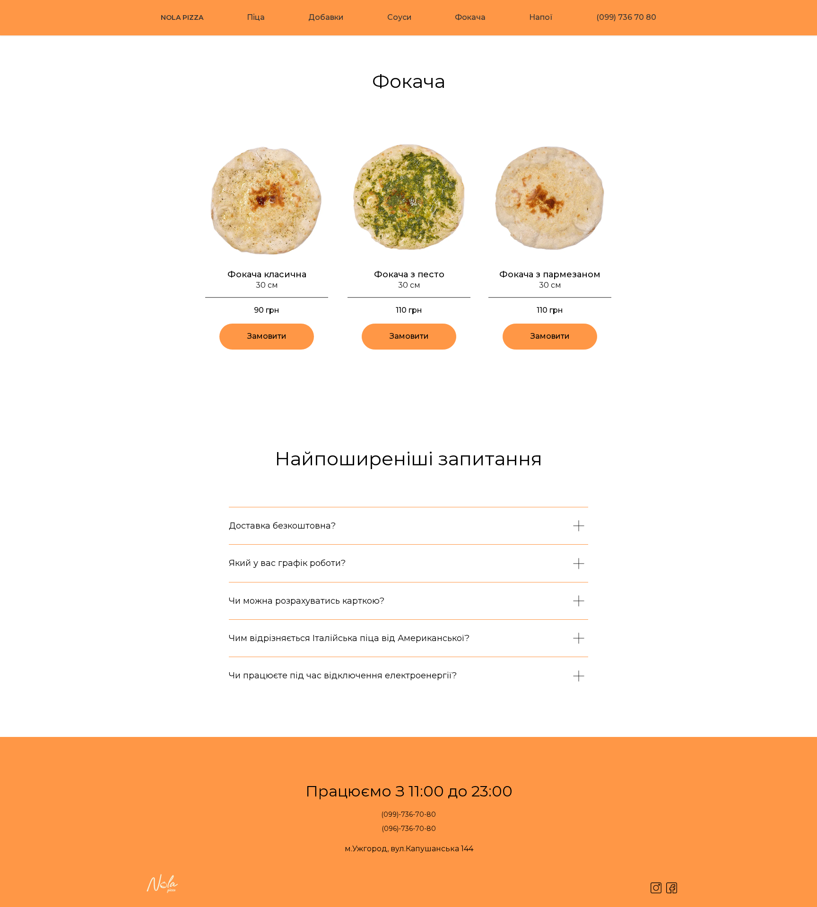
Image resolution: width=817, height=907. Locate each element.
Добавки (326, 17)
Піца (256, 17)
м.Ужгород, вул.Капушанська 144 (409, 848)
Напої (541, 17)
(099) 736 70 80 (626, 17)
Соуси (399, 17)
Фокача (470, 17)
